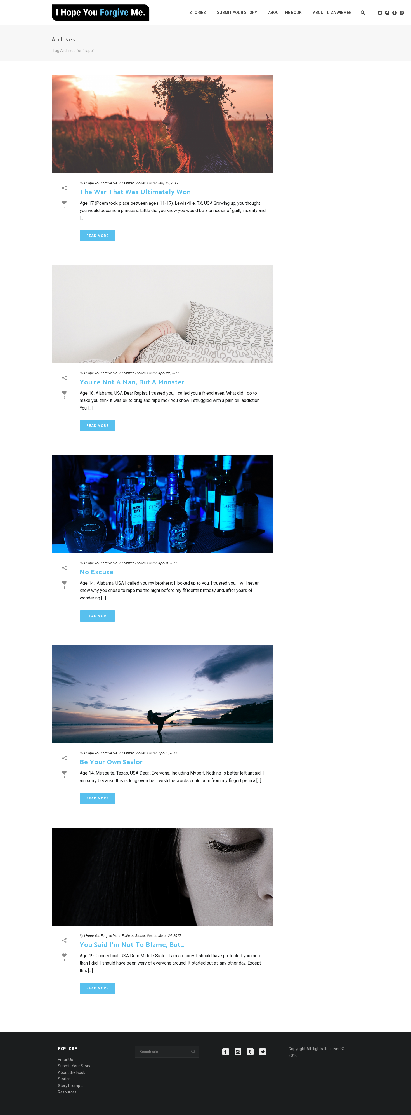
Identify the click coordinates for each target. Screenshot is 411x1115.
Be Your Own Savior (111, 762)
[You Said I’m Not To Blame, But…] (162, 877)
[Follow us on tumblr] (250, 1052)
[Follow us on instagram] (238, 1052)
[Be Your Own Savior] (162, 694)
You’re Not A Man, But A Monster (132, 382)
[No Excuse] (162, 504)
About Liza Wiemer (332, 12)
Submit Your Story (237, 12)
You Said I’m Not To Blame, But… (132, 945)
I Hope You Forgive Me (100, 183)
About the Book (285, 12)
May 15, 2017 (168, 183)
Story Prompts (71, 1085)
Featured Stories (134, 183)
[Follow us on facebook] (225, 1052)
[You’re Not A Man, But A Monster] (162, 314)
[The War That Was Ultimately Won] (162, 124)
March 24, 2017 (169, 936)
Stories (197, 12)
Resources (67, 1092)
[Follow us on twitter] (262, 1052)
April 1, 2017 (167, 753)
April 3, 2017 (167, 563)
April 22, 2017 (168, 373)
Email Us (65, 1059)
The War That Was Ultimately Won (135, 192)
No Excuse (97, 572)
